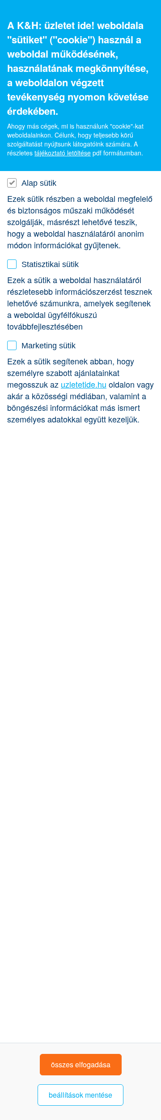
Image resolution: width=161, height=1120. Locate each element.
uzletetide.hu (83, 384)
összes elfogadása (80, 1064)
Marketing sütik (48, 345)
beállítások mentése (80, 1095)
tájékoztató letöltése (62, 152)
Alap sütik (38, 183)
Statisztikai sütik (50, 264)
